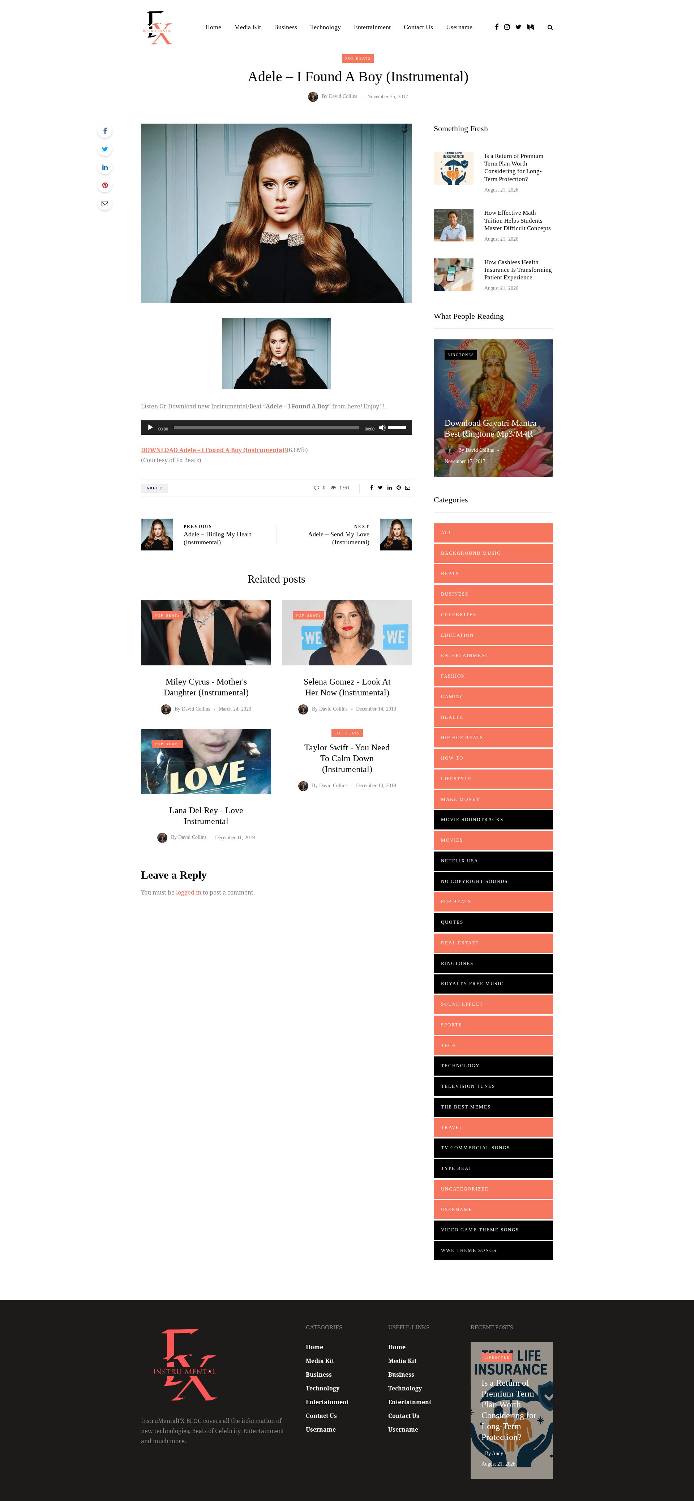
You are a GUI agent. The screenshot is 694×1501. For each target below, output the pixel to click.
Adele (154, 488)
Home (213, 27)
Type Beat (456, 1168)
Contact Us (418, 27)
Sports (451, 1025)
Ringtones (460, 355)
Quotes (452, 922)
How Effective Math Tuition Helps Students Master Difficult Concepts (517, 220)
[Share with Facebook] (105, 131)
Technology (325, 27)
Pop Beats (358, 58)
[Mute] (382, 427)
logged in (188, 892)
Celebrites (458, 614)
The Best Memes (466, 1107)
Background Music (471, 553)
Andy (497, 1453)
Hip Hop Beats (462, 737)
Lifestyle (456, 778)
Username (459, 27)
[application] (276, 427)
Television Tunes (468, 1086)
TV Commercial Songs (475, 1147)
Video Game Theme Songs (480, 1229)
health (452, 717)
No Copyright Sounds (474, 881)
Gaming (452, 696)
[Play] (150, 427)
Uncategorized (465, 1189)
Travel (452, 1127)
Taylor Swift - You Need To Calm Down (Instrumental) (347, 758)
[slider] (398, 426)
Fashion (453, 676)
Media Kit (247, 27)
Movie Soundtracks (472, 819)
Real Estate (460, 942)
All (446, 532)
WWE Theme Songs (469, 1250)
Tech (448, 1045)
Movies (452, 840)
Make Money (460, 799)
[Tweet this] (105, 149)
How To (452, 758)
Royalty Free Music (472, 983)
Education (457, 635)
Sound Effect (462, 1004)
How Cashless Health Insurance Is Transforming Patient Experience (518, 270)
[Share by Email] (105, 203)
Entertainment (372, 27)
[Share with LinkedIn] (105, 167)
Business (285, 27)
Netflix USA (459, 860)
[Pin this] (105, 185)
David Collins (343, 96)
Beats (450, 573)
